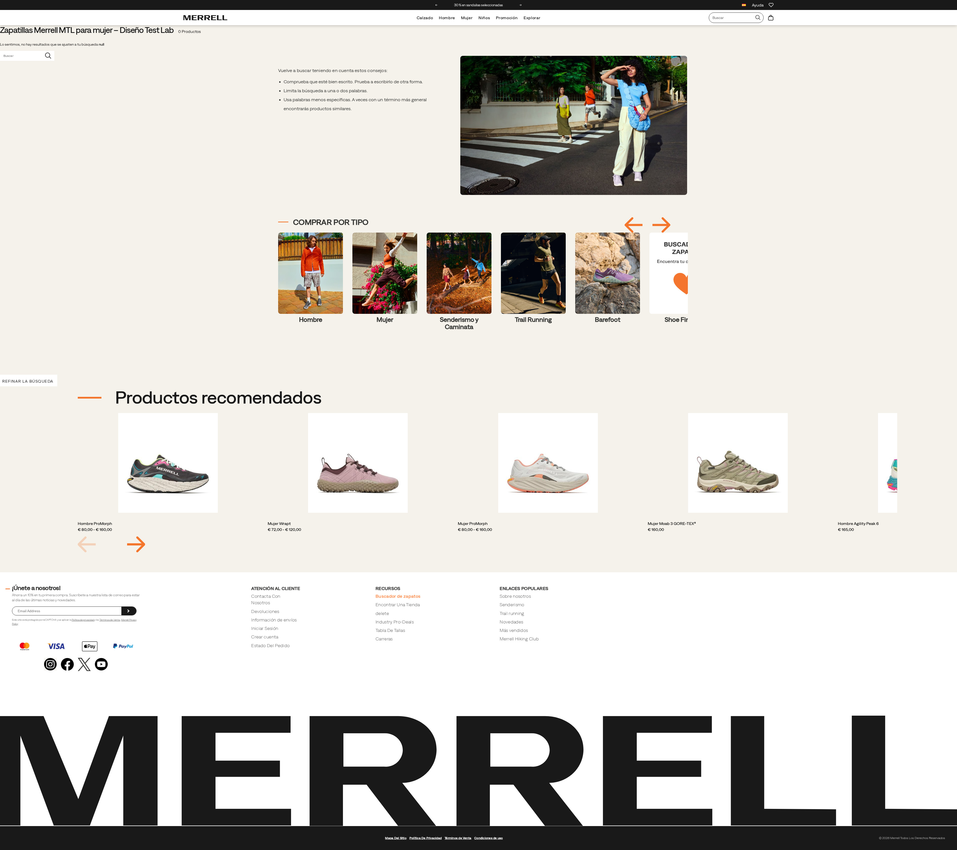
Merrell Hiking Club (519, 638)
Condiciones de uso (488, 838)
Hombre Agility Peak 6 (858, 523)
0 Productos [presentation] (189, 31)
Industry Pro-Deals (395, 621)
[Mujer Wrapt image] (358, 463)
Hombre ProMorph (95, 523)
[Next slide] (520, 5)
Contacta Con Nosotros (265, 599)
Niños (484, 17)
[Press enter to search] (757, 18)
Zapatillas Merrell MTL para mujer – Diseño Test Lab (87, 30)
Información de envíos (274, 619)
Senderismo (512, 604)
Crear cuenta (264, 636)
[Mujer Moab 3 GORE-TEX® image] (738, 463)
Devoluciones (265, 611)
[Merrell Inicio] (205, 17)
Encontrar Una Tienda (398, 604)
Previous (87, 544)
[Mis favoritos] (771, 5)
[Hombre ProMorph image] (168, 463)
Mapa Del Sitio (395, 838)
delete (382, 613)
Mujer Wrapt (279, 523)
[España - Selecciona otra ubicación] (743, 5)
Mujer (467, 17)
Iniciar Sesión (264, 628)
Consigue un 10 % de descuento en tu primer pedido (478, 5)
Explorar (532, 17)
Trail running (512, 613)
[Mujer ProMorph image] (548, 463)
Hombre (447, 17)
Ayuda (758, 5)
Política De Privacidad (425, 838)
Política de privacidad (83, 619)
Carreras (384, 638)
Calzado (425, 17)
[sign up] (128, 611)
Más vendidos (514, 630)
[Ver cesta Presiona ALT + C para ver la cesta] (771, 18)
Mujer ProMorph (473, 523)
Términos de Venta (109, 619)
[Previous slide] (436, 5)
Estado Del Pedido (270, 645)
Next (136, 544)
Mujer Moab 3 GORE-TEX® (672, 523)
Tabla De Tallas (390, 630)
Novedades (511, 621)
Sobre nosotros (515, 596)
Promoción (507, 17)
